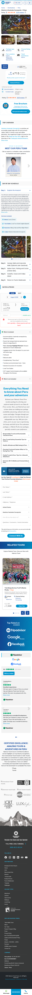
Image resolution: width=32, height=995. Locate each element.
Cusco (6, 868)
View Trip (22, 606)
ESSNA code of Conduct (11, 946)
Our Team (7, 926)
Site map (24, 979)
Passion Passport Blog (10, 929)
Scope (6, 939)
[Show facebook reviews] (16, 664)
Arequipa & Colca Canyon (11, 865)
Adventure (7, 893)
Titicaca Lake (8, 876)
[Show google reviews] (16, 659)
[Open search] (25, 3)
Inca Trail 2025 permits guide (12, 935)
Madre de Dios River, (15, 136)
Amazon (7, 874)
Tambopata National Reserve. (19, 138)
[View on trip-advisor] (16, 700)
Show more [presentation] (4, 140)
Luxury (6, 904)
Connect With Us (16, 536)
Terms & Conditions (10, 979)
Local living (7, 902)
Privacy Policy (8, 933)
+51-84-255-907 (16, 956)
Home (3, 8)
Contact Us (7, 948)
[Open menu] (29, 3)
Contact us (18, 979)
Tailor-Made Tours (9, 922)
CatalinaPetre (7, 681)
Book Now (24, 309)
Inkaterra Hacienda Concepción (10, 128)
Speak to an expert (25, 471)
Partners (7, 944)
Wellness (7, 900)
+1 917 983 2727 (13, 473)
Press (6, 931)
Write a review (8, 673)
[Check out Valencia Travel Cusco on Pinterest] (14, 857)
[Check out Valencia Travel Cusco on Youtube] (26, 857)
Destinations (11, 8)
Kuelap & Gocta (8, 878)
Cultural (6, 895)
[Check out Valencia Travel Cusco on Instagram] (10, 857)
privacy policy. (12, 531)
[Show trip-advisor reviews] (16, 655)
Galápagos (7, 885)
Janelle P (6, 709)
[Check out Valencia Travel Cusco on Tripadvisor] (22, 857)
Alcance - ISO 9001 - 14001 (12, 942)
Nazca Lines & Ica (9, 872)
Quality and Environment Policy (12, 937)
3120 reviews (20, 12)
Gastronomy (8, 897)
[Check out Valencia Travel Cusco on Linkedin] (18, 857)
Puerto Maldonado (9, 881)
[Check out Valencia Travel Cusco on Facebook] (6, 857)
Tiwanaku (7, 883)
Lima (6, 870)
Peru (19, 8)
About (6, 924)
